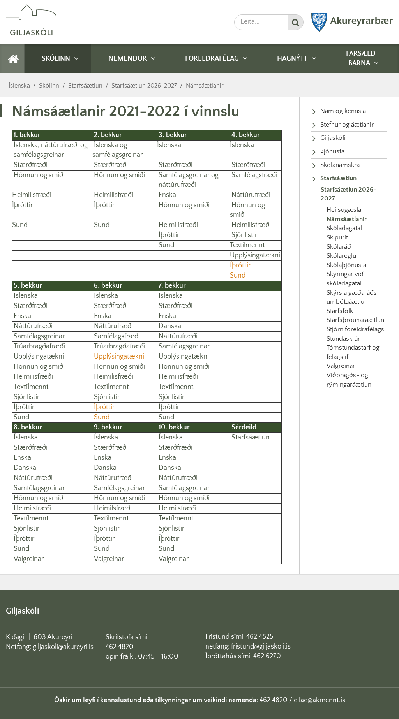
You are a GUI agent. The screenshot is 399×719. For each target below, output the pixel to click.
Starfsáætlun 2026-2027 (144, 85)
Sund (20, 225)
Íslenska (19, 85)
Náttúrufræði (250, 195)
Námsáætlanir (205, 85)
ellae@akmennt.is (319, 700)
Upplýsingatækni (39, 356)
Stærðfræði (30, 165)
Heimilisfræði (31, 195)
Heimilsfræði (32, 508)
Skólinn (49, 85)
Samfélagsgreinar (39, 336)
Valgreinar (29, 559)
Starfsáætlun (85, 85)
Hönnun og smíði (40, 175)
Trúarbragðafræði (39, 346)
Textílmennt (247, 245)
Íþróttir (22, 205)
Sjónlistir (244, 235)
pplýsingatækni (257, 255)
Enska (167, 195)
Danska (170, 326)
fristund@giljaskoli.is (261, 646)
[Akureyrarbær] (352, 30)
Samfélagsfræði (254, 175)
